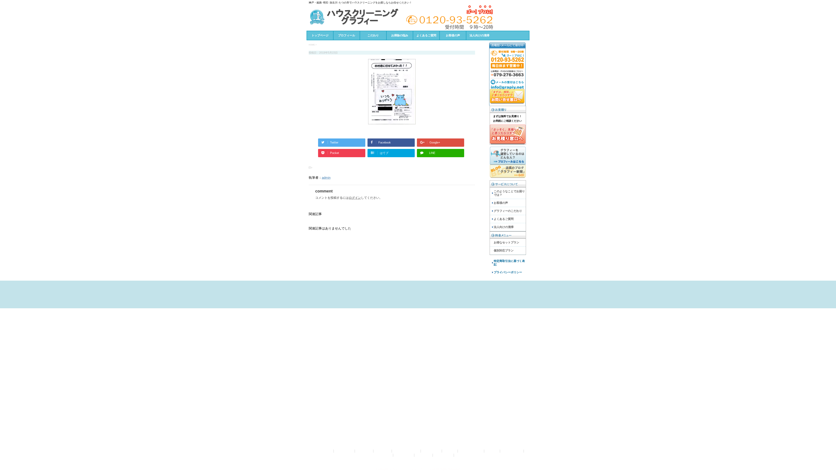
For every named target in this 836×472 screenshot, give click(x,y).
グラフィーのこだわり (508, 210)
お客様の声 (453, 35)
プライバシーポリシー (508, 272)
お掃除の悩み (399, 35)
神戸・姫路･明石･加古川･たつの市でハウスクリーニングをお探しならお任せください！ (418, 465)
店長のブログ (444, 455)
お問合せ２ (364, 451)
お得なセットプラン (506, 242)
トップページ (320, 35)
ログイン (355, 197)
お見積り (450, 451)
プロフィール (346, 35)
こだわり (373, 35)
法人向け (462, 455)
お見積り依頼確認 (471, 451)
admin (326, 177)
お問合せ (326, 451)
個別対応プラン (504, 250)
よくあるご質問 (426, 35)
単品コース (423, 455)
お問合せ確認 (344, 451)
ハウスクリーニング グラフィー (418, 461)
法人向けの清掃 (479, 35)
